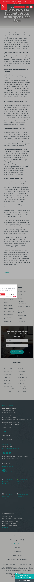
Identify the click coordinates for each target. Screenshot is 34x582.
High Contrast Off (19, 7)
